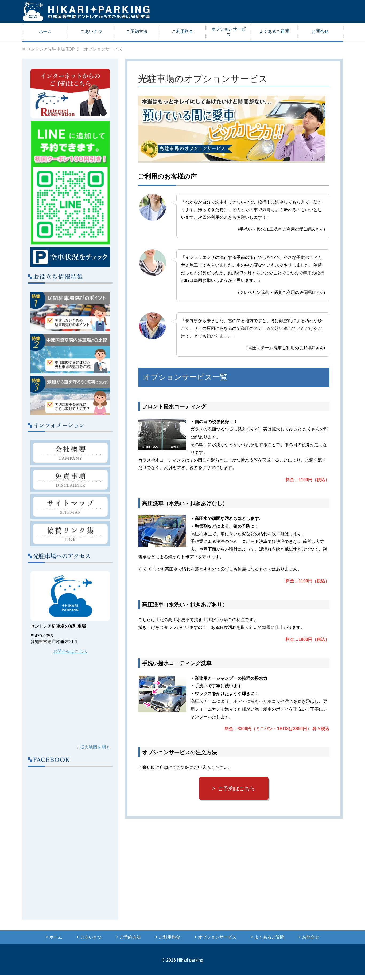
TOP (50, 49)
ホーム (45, 31)
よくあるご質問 (274, 31)
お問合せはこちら (70, 651)
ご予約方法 (136, 31)
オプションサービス (228, 32)
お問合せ (320, 31)
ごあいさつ (91, 31)
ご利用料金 (182, 31)
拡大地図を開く (95, 747)
